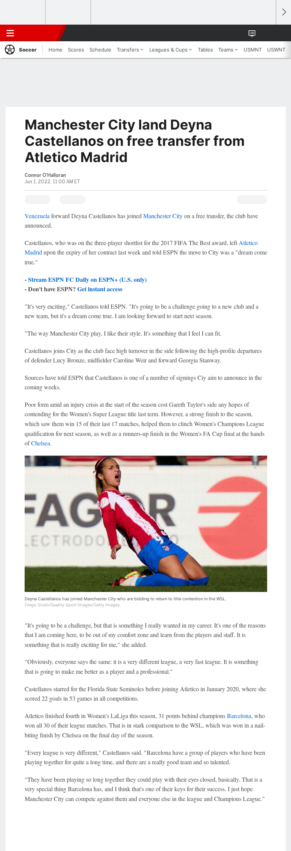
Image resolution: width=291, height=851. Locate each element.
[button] (266, 33)
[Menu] (10, 33)
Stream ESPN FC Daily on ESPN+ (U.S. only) (87, 279)
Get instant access (99, 288)
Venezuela (37, 216)
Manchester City (163, 216)
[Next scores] (283, 12)
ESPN (40, 33)
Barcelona (239, 716)
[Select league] (23, 12)
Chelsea (40, 443)
